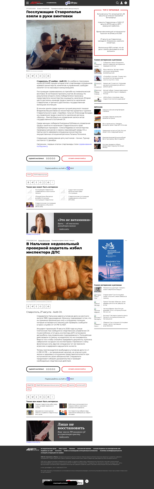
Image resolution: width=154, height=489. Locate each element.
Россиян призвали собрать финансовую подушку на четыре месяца (113, 146)
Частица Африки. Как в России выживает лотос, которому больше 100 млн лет (114, 310)
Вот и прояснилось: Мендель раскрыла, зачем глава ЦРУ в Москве (115, 124)
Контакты (58, 450)
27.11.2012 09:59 (31, 8)
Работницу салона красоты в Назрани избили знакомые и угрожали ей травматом (77, 405)
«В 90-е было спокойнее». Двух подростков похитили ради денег (114, 98)
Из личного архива (36, 71)
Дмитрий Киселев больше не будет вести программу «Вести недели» (114, 138)
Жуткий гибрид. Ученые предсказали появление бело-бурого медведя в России (115, 92)
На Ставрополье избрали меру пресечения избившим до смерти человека (79, 412)
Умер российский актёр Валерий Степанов (113, 110)
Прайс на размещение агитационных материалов (81, 450)
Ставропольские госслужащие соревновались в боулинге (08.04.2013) (45, 204)
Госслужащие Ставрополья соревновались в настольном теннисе (45, 191)
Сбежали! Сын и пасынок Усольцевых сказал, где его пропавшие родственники (115, 324)
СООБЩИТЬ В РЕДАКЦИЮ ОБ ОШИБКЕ (52, 453)
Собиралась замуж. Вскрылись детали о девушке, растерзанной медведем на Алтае (114, 64)
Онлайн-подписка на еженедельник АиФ (106, 448)
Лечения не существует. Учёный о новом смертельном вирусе (114, 288)
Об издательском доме (48, 448)
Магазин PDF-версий (84, 448)
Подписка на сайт (47, 450)
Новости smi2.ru (33, 234)
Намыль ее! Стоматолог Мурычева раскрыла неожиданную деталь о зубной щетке (114, 85)
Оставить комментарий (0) (77, 158)
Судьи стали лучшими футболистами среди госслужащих (75, 191)
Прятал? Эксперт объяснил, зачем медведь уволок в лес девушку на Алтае (114, 303)
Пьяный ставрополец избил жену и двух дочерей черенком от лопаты (46, 405)
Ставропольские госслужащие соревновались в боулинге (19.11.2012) (78, 198)
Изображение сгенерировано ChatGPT (39, 301)
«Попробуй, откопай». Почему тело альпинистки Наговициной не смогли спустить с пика (114, 78)
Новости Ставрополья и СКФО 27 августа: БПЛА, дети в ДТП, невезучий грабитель (111, 24)
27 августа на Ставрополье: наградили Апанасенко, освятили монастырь (111, 41)
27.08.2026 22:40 (31, 240)
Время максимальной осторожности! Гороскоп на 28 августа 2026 (110, 32)
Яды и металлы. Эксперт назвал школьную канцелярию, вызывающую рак (113, 71)
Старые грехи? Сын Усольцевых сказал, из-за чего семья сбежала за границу (115, 296)
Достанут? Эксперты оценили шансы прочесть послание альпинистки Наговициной (115, 317)
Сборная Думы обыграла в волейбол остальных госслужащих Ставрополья (44, 198)
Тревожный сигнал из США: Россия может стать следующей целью (114, 131)
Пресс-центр (63, 448)
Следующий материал (60, 483)
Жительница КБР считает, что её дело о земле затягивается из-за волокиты (111, 49)
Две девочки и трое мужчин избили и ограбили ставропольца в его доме (46, 412)
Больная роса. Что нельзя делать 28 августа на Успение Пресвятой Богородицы (111, 15)
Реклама (72, 448)
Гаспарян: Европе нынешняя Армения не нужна (112, 117)
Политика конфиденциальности (111, 450)
